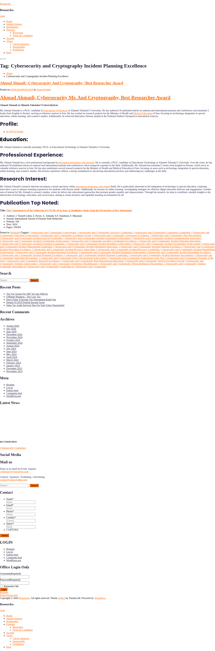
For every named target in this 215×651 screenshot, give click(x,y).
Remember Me (11, 586)
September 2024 (14, 343)
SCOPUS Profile (14, 131)
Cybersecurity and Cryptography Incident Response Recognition (161, 255)
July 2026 (11, 328)
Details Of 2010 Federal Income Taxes (25, 302)
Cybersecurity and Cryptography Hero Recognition (175, 235)
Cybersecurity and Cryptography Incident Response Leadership (95, 255)
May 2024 (11, 354)
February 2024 (13, 362)
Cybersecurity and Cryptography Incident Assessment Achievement (96, 238)
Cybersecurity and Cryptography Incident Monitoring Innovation (85, 246)
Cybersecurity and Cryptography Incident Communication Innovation (166, 238)
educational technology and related (92, 186)
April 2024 (11, 357)
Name (10, 499)
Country (11, 517)
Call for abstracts (21, 44)
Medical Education (142, 113)
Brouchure (18, 32)
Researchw (5, 4)
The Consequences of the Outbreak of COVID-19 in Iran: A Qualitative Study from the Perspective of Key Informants (69, 210)
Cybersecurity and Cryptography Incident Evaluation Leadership (32, 244)
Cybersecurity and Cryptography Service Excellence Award (154, 261)
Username (10, 573)
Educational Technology (55, 110)
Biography (15, 232)
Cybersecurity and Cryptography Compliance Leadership (161, 232)
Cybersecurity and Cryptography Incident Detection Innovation (169, 241)
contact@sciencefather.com (13, 479)
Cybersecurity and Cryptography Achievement (53, 232)
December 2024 (14, 334)
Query (10, 523)
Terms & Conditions (23, 35)
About (9, 41)
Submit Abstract (14, 24)
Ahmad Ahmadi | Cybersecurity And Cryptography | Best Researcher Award (61, 83)
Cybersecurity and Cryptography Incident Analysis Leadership (31, 238)
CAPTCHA (12, 529)
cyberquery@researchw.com (14, 471)
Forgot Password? (9, 595)
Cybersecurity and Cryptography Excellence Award (65, 235)
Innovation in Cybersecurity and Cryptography (35, 266)
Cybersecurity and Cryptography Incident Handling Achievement (97, 244)
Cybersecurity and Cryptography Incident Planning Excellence (150, 246)
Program (10, 30)
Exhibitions (18, 49)
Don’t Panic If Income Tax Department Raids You (31, 299)
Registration (12, 27)
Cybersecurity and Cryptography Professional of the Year (136, 258)
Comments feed (14, 393)
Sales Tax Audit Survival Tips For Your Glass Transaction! (35, 305)
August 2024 (12, 345)
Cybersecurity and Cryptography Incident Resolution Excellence (179, 252)
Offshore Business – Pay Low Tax (23, 296)
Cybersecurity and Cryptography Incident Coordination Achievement (34, 241)
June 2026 (11, 331)
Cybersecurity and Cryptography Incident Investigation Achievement (166, 244)
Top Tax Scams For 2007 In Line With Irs (27, 294)
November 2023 (14, 371)
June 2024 (11, 351)
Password (10, 579)
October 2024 (13, 340)
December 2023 (14, 368)
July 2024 (11, 348)
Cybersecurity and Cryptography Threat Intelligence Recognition (130, 263)
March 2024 (12, 360)
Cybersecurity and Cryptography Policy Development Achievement (72, 258)
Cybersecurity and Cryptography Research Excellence (32, 261)
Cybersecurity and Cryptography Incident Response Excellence (31, 255)
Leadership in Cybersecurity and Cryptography (83, 266)
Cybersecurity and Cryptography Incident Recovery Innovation (63, 249)
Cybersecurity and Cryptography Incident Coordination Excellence (103, 241)
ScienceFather (44, 89)
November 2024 (14, 337)
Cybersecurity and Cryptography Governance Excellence (120, 235)
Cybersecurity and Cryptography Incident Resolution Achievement (112, 252)
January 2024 (13, 365)
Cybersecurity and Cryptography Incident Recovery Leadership (127, 249)
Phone (10, 511)
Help (8, 52)
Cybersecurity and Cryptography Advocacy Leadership (104, 232)
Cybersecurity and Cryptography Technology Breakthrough (67, 263)
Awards (10, 38)
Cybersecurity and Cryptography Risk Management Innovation (92, 261)
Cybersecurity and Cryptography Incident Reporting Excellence (46, 252)
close (2, 16)
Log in (9, 387)
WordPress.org (13, 396)
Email (9, 505)
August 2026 (12, 326)
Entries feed (12, 390)
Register (10, 384)
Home (9, 21)
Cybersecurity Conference (13, 448)
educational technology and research (75, 162)
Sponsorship (19, 47)
